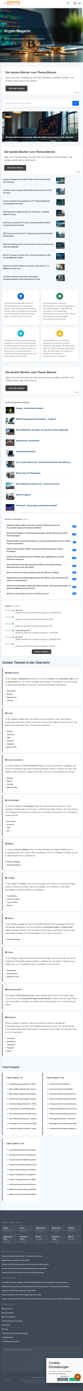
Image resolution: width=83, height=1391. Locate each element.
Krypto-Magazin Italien (16, 1364)
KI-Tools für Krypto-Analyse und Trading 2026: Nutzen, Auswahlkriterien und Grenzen (35, 1282)
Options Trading (13, 899)
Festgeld (10, 1048)
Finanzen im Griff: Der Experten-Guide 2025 (18, 1290)
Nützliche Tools (13, 977)
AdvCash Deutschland (25, 451)
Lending (10, 784)
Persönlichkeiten (13, 939)
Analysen (10, 744)
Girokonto (11, 1038)
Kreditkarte (11, 1041)
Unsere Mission (9, 1317)
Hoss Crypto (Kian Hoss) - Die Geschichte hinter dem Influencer (43, 462)
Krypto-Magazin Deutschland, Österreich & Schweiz (27, 1353)
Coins (10, 713)
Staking (10, 778)
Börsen (10, 905)
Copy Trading (12, 902)
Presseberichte (14, 989)
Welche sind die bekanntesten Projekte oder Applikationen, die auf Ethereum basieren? (35, 558)
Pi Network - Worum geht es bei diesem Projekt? (36, 505)
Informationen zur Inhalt (12, 1321)
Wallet (10, 844)
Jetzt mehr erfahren (16, 88)
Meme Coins (12, 747)
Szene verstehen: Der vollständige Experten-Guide (21, 1295)
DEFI (8, 828)
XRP (8, 738)
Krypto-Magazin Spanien (17, 1361)
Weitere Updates (41, 652)
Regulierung (11, 697)
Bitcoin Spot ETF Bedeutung (28, 473)
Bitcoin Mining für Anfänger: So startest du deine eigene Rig (42, 430)
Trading (10, 878)
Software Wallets (13, 862)
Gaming (10, 700)
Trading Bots (12, 896)
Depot (9, 1051)
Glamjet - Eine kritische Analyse (29, 408)
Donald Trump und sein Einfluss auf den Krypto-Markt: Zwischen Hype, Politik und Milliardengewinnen (41, 1299)
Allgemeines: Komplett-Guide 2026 (15, 1260)
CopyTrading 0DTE (22, 630)
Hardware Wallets (14, 865)
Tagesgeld (11, 1045)
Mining (9, 781)
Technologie (13, 800)
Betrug (9, 694)
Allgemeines (13, 673)
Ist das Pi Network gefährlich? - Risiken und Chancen (22, 1256)
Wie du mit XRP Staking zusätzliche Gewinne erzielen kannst (25, 1264)
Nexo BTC (19, 610)
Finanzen (11, 1017)
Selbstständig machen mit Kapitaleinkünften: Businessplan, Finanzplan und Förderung (35, 1286)
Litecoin (10, 741)
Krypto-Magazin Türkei (16, 1366)
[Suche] (75, 103)
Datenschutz (8, 1313)
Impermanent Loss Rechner (28, 441)
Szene (10, 918)
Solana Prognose (23, 495)
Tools (10, 952)
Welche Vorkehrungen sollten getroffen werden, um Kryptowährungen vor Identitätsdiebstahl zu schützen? (39, 587)
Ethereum (11, 734)
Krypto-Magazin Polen (16, 1358)
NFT (8, 831)
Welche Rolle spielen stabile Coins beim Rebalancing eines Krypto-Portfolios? (35, 550)
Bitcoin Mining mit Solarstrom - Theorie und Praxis (37, 484)
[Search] (68, 3)
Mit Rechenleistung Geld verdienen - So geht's (36, 419)
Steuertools (11, 970)
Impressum (8, 1309)
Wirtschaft (11, 691)
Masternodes (12, 787)
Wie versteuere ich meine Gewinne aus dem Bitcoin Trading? (33, 572)
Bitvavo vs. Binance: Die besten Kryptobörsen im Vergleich (24, 1268)
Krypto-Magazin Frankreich (18, 1356)
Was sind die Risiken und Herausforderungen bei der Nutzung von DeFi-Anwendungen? (37, 534)
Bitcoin (9, 731)
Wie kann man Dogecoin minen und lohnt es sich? (28, 593)
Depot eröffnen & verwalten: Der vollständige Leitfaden (23, 1272)
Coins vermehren (15, 760)
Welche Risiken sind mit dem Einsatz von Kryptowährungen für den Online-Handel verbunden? (39, 542)
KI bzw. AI (10, 824)
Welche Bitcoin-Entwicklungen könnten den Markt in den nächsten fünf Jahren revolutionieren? (37, 579)
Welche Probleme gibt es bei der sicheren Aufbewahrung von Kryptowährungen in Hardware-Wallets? (33, 526)
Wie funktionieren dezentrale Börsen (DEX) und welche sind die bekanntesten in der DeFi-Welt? (34, 566)
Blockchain (11, 821)
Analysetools (12, 973)
